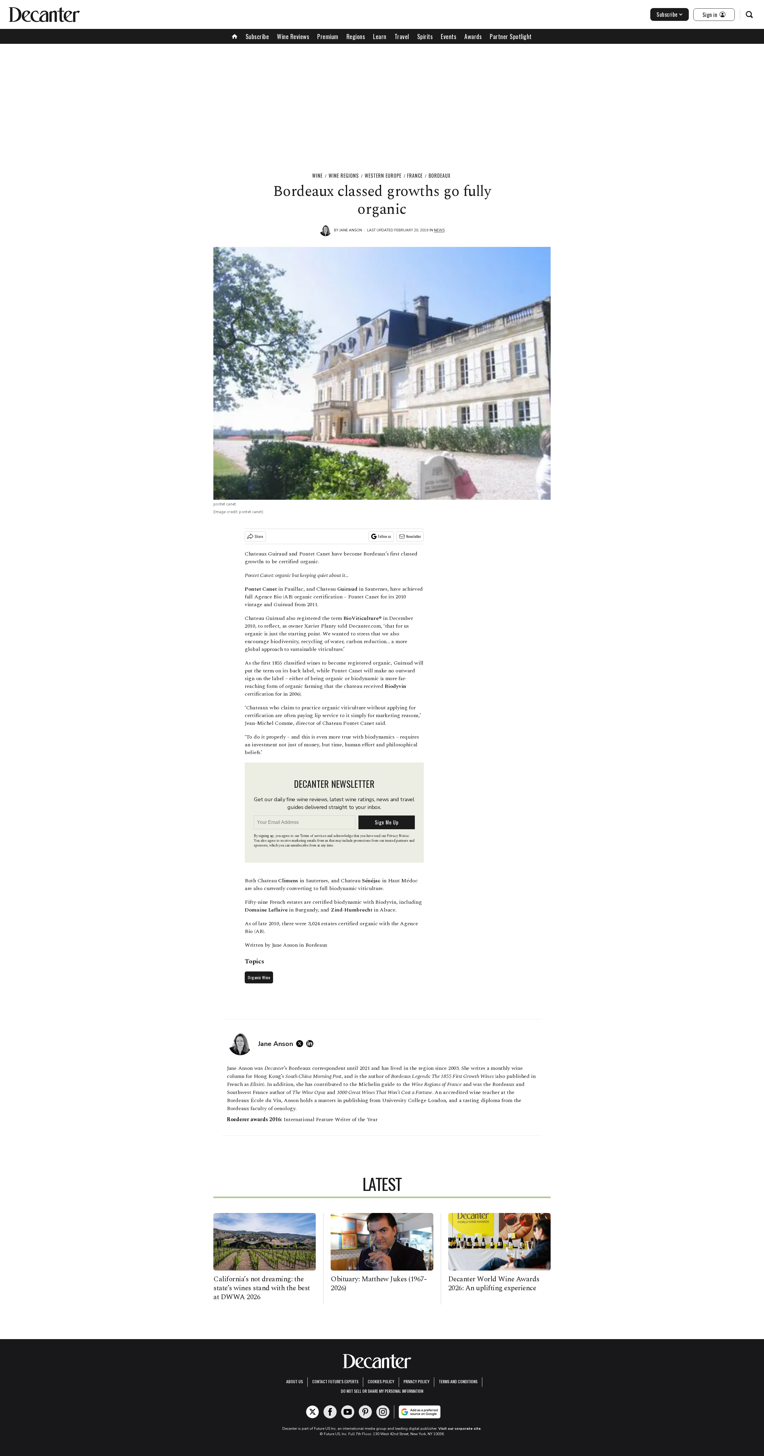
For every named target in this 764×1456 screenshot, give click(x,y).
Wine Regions (344, 175)
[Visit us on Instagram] (382, 1411)
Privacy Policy (416, 1381)
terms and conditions (458, 1381)
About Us (294, 1381)
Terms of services (313, 836)
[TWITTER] (301, 1043)
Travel (402, 36)
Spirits (425, 36)
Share (259, 536)
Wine (317, 175)
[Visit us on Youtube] (347, 1411)
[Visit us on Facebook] (330, 1411)
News (439, 230)
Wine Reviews (293, 36)
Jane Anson (350, 230)
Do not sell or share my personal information (382, 1391)
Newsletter (413, 536)
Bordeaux (440, 175)
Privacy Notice (398, 836)
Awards (473, 36)
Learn (379, 36)
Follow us (384, 536)
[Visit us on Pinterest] (365, 1411)
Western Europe (383, 175)
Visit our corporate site (459, 1428)
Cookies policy (381, 1381)
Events (448, 36)
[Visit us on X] (312, 1411)
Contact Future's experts (335, 1381)
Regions (355, 36)
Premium (327, 36)
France (415, 175)
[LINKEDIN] (311, 1043)
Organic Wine (259, 977)
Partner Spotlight (511, 36)
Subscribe (667, 14)
